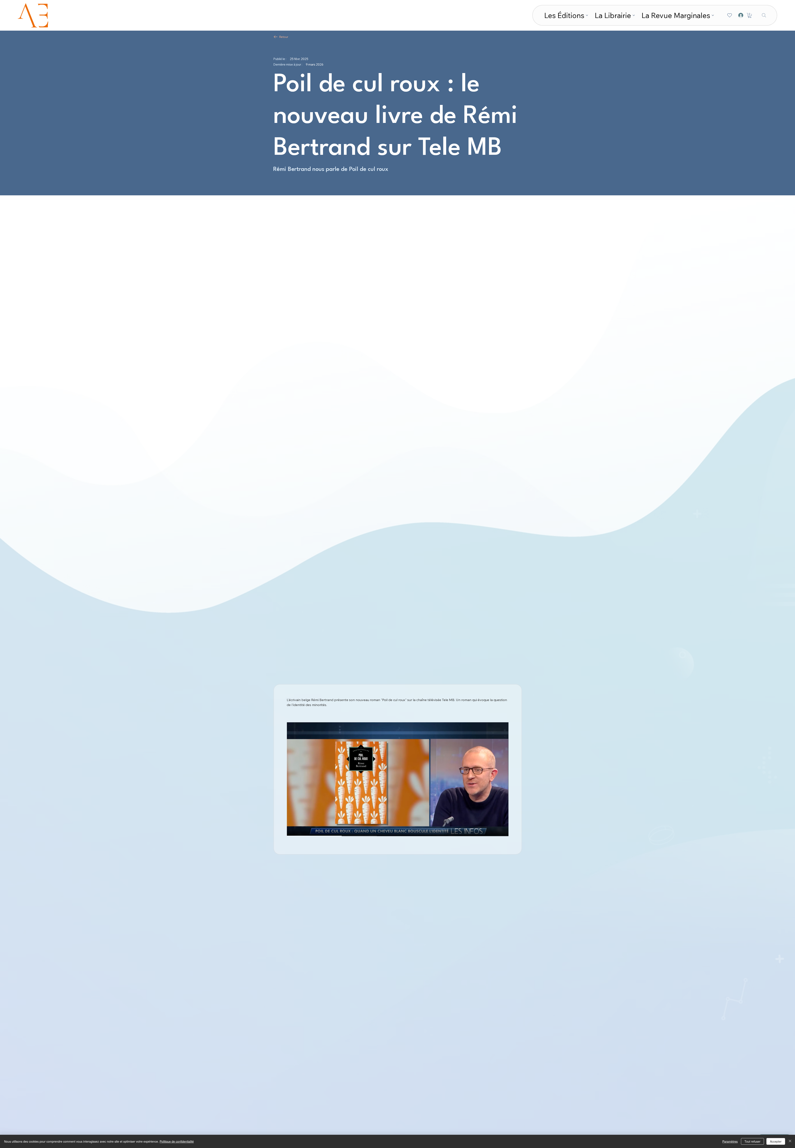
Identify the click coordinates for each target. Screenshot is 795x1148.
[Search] (764, 15)
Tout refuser (752, 1141)
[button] (750, 15)
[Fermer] (790, 1141)
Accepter (776, 1141)
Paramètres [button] (730, 1141)
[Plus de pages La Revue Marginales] (713, 15)
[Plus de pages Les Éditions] (587, 15)
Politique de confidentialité (177, 1141)
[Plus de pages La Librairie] (634, 15)
